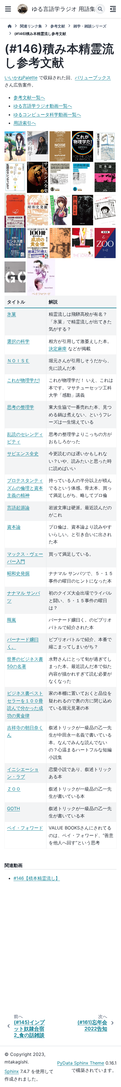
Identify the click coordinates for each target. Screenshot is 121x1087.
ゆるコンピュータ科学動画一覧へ (47, 114)
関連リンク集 (31, 26)
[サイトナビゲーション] (8, 9)
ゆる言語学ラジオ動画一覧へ (43, 106)
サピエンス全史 (23, 453)
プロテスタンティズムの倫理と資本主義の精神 (25, 488)
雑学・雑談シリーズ (89, 26)
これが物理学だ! (23, 380)
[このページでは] (112, 9)
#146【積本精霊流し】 (37, 878)
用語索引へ (25, 123)
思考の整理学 (20, 407)
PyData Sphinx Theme (80, 1063)
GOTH (13, 808)
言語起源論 (18, 507)
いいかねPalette (21, 77)
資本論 (14, 527)
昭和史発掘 (18, 573)
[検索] (100, 9)
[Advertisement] (60, 949)
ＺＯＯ (14, 789)
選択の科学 (18, 341)
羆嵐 (11, 620)
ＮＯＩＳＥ (18, 360)
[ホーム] (10, 26)
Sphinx (12, 1071)
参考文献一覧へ (29, 97)
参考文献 (57, 26)
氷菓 (11, 314)
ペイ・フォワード (25, 828)
